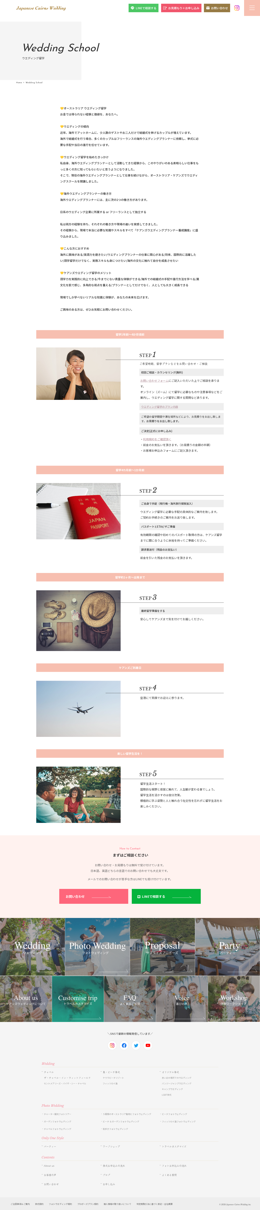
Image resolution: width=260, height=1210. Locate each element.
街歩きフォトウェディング (115, 1128)
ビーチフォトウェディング (174, 1113)
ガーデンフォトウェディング (57, 1121)
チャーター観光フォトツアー (57, 1113)
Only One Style (53, 1138)
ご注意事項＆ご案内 (20, 1203)
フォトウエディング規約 (60, 1203)
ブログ (106, 1175)
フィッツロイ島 (110, 1083)
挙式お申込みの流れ (114, 1166)
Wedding (48, 1064)
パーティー (50, 1146)
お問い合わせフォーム (154, 380)
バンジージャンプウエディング (176, 1083)
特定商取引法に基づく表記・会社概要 (155, 1203)
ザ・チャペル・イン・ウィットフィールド (67, 1078)
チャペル (49, 1072)
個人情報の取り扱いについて (117, 1203)
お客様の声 (50, 1175)
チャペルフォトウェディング (57, 1128)
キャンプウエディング (172, 1089)
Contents (48, 1157)
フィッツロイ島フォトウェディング (179, 1121)
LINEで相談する (146, 8)
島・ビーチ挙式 (111, 1072)
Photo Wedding (53, 1106)
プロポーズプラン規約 (87, 1203)
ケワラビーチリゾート (113, 1077)
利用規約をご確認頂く (157, 439)
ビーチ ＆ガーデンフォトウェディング (121, 1121)
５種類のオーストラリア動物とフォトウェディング (128, 1113)
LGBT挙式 (166, 1094)
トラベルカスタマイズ (174, 1146)
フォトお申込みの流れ (174, 1166)
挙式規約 (39, 1203)
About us (49, 1166)
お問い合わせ (219, 8)
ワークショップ (111, 1146)
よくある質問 (169, 1175)
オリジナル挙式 (170, 1072)
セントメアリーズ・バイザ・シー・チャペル (65, 1083)
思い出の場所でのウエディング (176, 1077)
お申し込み (109, 1184)
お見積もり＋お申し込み (183, 8)
